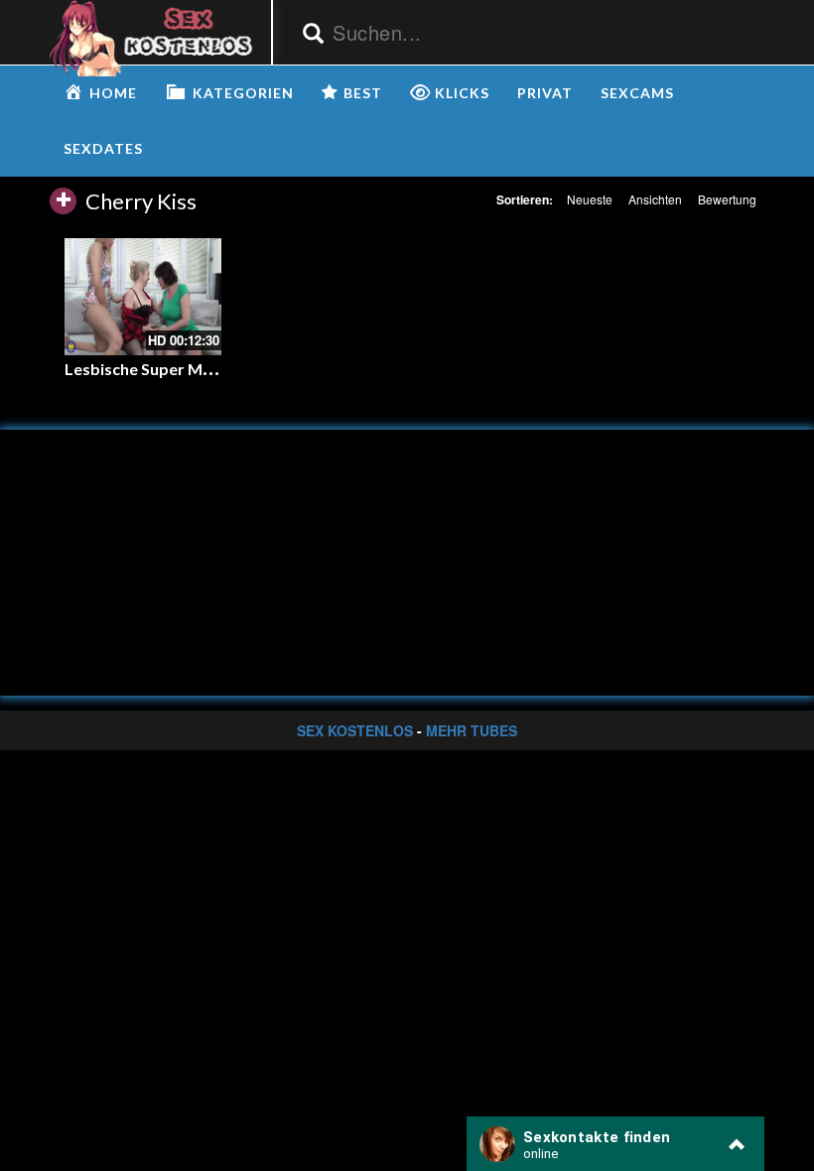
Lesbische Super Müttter (156, 368)
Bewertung (727, 199)
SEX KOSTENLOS (355, 730)
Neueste (589, 199)
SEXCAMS (637, 92)
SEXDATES (103, 148)
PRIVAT (545, 92)
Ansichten (655, 199)
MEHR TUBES (471, 730)
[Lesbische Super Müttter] (143, 296)
